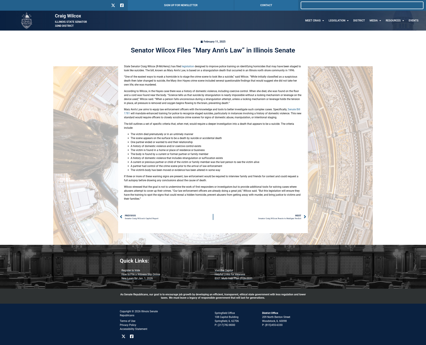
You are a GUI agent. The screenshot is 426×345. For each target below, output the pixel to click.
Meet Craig (313, 20)
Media (374, 20)
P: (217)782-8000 (225, 325)
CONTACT (266, 5)
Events (414, 20)
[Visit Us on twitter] (113, 5)
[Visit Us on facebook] (121, 5)
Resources (393, 20)
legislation (188, 66)
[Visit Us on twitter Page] (124, 336)
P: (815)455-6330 (272, 325)
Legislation (337, 20)
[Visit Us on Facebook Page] (133, 336)
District (359, 20)
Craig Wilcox (68, 16)
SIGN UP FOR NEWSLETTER (181, 5)
